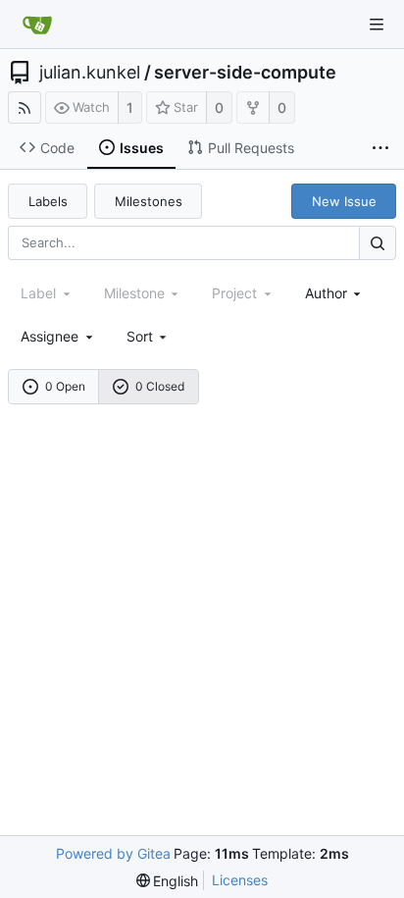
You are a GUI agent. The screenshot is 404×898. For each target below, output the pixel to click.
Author (326, 293)
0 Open (65, 386)
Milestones (148, 201)
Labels (48, 201)
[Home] (37, 24)
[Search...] (377, 243)
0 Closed (159, 386)
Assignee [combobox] (49, 336)
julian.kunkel (89, 72)
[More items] (380, 148)
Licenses (240, 880)
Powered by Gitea (113, 853)
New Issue (344, 201)
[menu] (148, 336)
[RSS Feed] (24, 107)
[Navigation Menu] (376, 24)
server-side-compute (245, 72)
